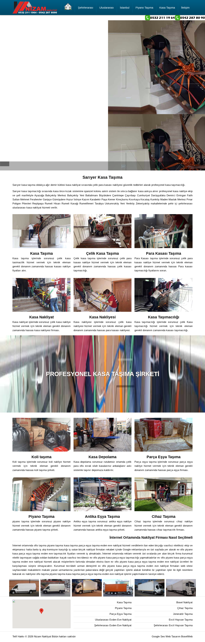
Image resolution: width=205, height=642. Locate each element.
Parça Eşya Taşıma (120, 614)
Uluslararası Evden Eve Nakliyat (113, 619)
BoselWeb (187, 636)
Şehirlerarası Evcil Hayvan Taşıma (173, 625)
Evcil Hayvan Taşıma (181, 619)
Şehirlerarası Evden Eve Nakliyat (112, 625)
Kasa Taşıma (167, 7)
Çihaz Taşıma (185, 608)
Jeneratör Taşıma (183, 614)
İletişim (185, 7)
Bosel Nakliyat (184, 602)
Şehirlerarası (85, 7)
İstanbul (124, 7)
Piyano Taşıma (144, 7)
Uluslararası (106, 7)
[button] (41, 611)
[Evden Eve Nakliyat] (68, 7)
